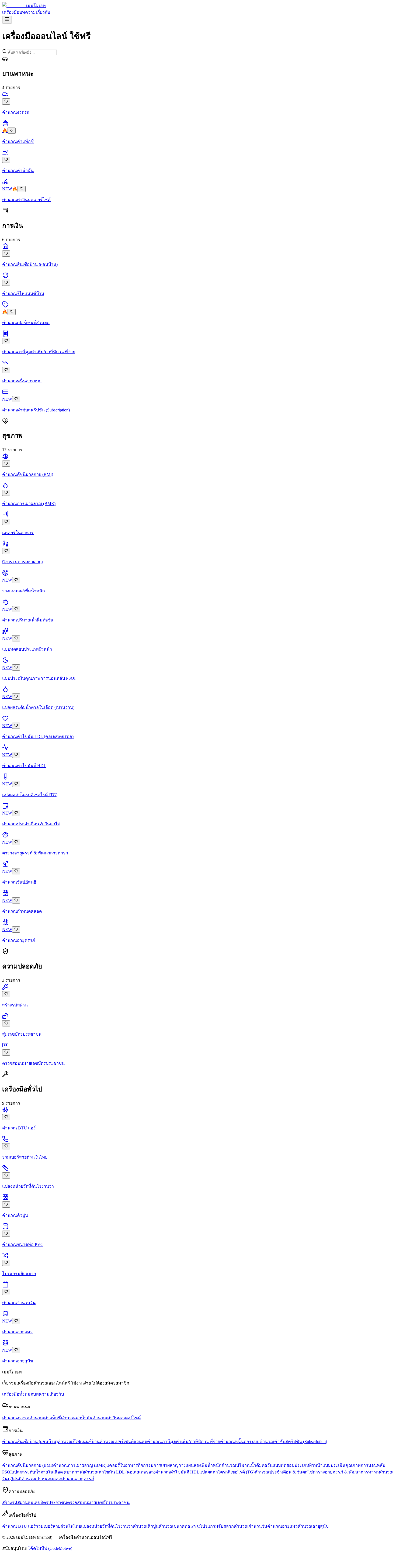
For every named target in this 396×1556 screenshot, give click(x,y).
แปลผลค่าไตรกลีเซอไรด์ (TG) (227, 1472)
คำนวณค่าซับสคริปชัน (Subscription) (293, 1441)
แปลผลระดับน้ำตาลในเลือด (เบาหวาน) (48, 1472)
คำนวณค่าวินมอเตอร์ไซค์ (116, 1418)
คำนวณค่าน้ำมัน (76, 1418)
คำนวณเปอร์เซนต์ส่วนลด (123, 1441)
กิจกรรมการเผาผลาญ (158, 1465)
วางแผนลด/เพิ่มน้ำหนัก (200, 1465)
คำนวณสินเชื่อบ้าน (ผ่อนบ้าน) (30, 1441)
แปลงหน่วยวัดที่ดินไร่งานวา (107, 1526)
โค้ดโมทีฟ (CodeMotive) (50, 1548)
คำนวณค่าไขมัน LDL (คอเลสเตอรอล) (119, 1472)
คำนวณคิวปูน (146, 1526)
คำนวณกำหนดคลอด (41, 1478)
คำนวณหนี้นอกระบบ (239, 1441)
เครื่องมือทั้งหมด (17, 1394)
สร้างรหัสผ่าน (15, 1502)
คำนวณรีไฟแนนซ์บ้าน (79, 1441)
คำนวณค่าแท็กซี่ (45, 1418)
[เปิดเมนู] (7, 19)
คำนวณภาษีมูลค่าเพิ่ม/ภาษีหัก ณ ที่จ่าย (183, 1441)
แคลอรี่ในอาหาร (122, 1465)
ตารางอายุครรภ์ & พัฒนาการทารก (346, 1472)
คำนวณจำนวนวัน (250, 1526)
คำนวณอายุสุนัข (313, 1526)
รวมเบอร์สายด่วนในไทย (58, 1526)
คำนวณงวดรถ (15, 1418)
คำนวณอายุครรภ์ (77, 1478)
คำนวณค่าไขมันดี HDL (177, 1472)
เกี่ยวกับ (43, 12)
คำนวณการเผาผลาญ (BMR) (79, 1465)
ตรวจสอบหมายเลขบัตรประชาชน (98, 1502)
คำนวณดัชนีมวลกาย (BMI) (27, 1465)
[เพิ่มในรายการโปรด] (6, 101)
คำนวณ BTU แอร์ (19, 1526)
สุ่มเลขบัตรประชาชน (47, 1502)
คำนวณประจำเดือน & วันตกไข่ (284, 1472)
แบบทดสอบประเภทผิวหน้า (297, 1465)
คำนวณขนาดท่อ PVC (179, 1526)
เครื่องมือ (10, 12)
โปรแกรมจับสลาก (217, 1526)
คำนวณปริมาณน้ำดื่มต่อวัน (247, 1465)
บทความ (27, 12)
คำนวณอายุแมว (282, 1526)
